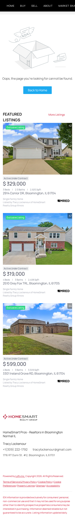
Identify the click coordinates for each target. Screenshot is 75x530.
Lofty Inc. (20, 476)
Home (10, 5)
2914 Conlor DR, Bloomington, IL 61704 (29, 193)
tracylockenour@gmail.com (52, 449)
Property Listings (26, 485)
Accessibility (53, 485)
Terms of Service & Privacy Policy (20, 481)
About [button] (48, 5)
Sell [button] (34, 5)
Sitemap (40, 485)
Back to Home (37, 90)
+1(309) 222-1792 (15, 449)
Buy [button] (22, 5)
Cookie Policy (45, 481)
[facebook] (6, 464)
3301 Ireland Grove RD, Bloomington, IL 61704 (34, 373)
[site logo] (24, 418)
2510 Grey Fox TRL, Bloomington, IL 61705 (31, 283)
